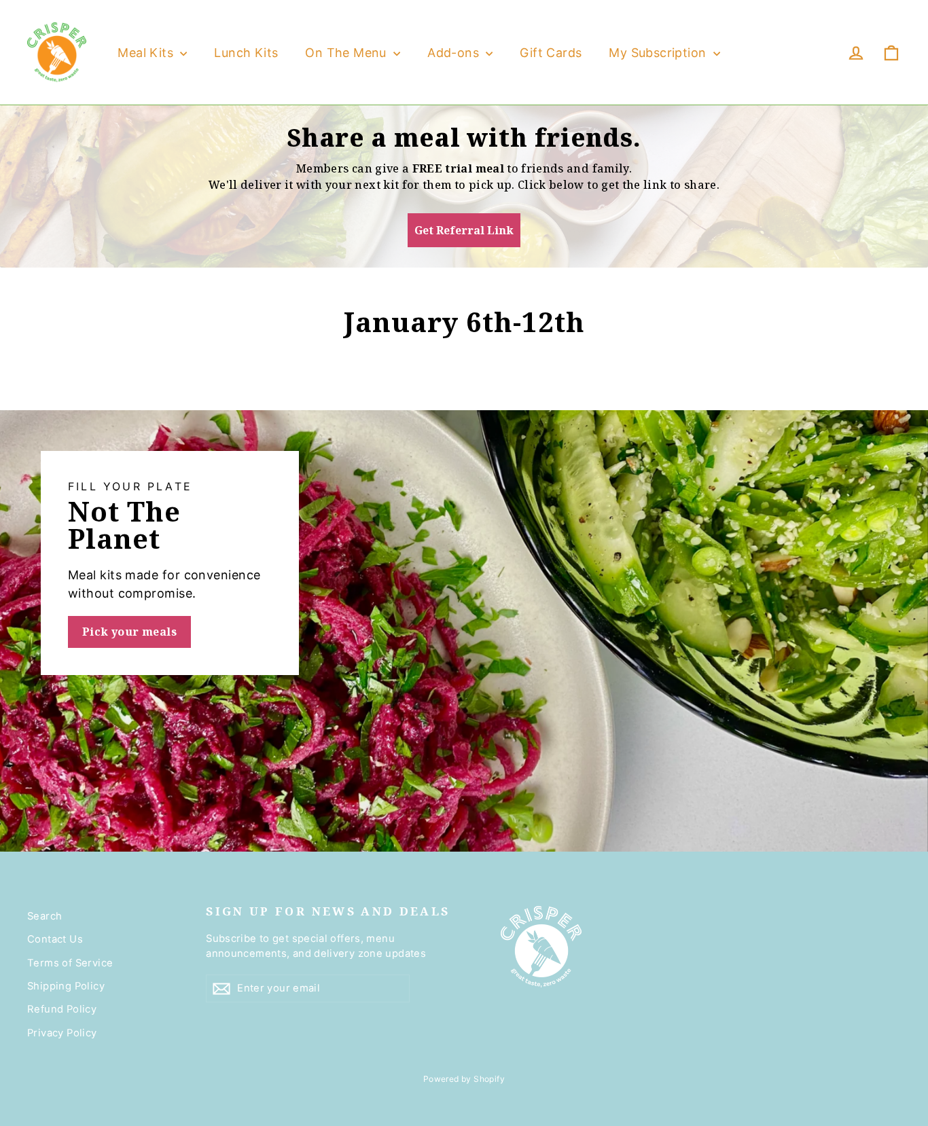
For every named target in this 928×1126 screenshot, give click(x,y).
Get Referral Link (464, 230)
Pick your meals (129, 631)
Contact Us (55, 939)
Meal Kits (147, 53)
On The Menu (347, 53)
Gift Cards (551, 53)
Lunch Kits (246, 53)
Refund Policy (61, 1009)
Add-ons (454, 53)
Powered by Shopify (464, 1079)
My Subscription (659, 53)
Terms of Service (70, 963)
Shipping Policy (66, 986)
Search (44, 916)
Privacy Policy (62, 1033)
